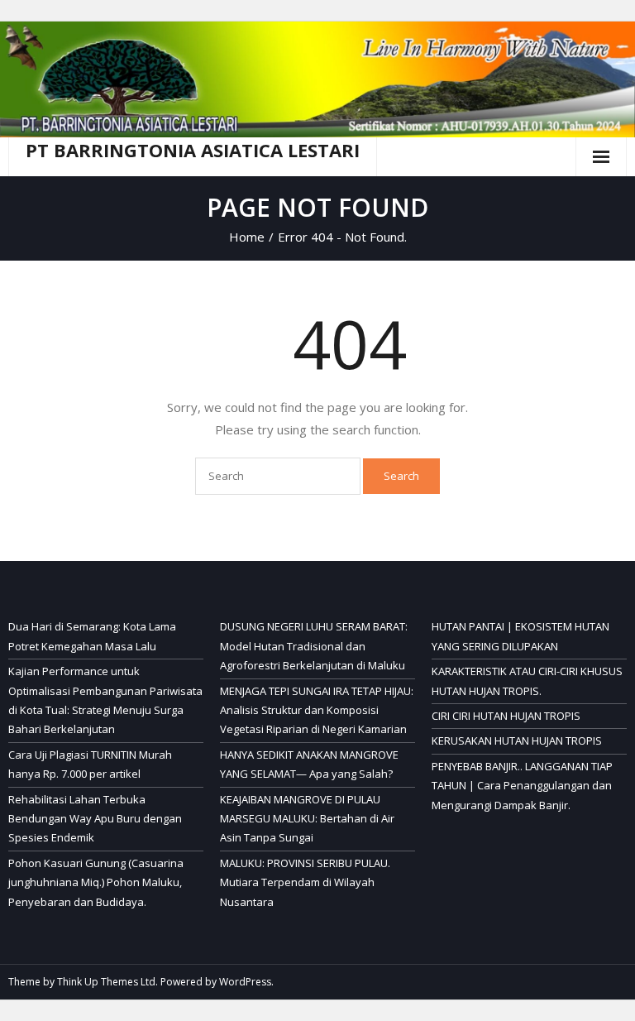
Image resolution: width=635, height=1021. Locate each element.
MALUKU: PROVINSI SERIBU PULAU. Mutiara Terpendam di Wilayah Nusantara (305, 882)
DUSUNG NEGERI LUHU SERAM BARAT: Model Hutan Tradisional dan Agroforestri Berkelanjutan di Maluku (314, 646)
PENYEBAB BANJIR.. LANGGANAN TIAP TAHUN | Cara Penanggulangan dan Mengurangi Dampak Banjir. (522, 785)
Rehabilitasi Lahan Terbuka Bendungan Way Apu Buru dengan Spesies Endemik (95, 819)
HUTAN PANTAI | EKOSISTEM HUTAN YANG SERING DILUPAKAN (520, 636)
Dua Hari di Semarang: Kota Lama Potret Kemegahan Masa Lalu (92, 636)
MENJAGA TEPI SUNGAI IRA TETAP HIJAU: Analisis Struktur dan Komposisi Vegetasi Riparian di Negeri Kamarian (316, 710)
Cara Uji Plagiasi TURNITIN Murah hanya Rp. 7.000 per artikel (90, 764)
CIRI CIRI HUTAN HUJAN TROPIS (506, 715)
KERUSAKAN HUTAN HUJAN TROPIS (517, 740)
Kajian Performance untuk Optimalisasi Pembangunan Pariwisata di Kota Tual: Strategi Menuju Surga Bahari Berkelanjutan (105, 700)
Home (247, 236)
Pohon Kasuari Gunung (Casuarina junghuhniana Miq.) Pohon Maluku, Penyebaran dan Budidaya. (96, 882)
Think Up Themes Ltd (106, 982)
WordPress (245, 982)
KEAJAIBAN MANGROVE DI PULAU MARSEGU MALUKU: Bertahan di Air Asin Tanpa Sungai (307, 819)
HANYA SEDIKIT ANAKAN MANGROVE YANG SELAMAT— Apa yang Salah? (309, 764)
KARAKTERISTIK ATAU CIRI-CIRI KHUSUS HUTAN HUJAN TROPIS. (527, 680)
